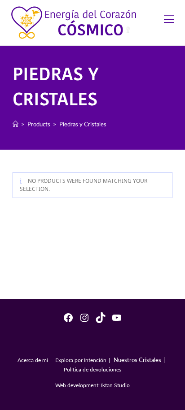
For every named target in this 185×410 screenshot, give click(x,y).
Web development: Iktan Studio (92, 384)
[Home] (15, 124)
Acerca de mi (33, 359)
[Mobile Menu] (169, 21)
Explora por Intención (80, 359)
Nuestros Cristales (137, 359)
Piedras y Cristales (82, 124)
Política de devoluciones (92, 369)
